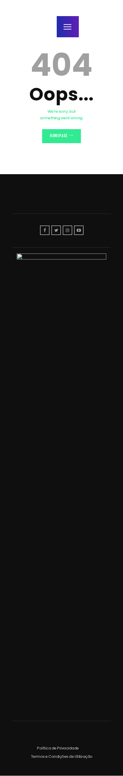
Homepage (58, 135)
